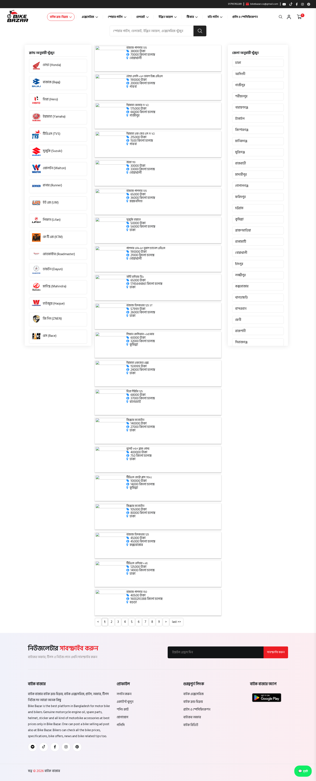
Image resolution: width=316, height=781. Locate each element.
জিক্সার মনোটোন (135, 420)
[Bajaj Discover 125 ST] (112, 316)
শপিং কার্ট (123, 709)
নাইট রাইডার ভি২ (135, 277)
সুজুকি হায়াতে (133, 219)
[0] (299, 16)
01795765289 (235, 4)
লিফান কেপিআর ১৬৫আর (140, 334)
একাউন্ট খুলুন (125, 701)
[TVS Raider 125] (112, 574)
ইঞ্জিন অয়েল (166, 16)
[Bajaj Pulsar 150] (112, 602)
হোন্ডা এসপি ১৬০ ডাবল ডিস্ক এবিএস (144, 76)
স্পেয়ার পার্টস (115, 16)
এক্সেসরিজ (88, 16)
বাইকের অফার (192, 717)
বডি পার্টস (213, 16)
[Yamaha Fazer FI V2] (112, 116)
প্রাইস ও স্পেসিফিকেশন (245, 16)
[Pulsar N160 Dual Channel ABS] (112, 259)
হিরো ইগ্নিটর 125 (134, 391)
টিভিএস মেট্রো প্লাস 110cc (139, 477)
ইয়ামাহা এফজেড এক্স (137, 362)
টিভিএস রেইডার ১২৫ (137, 563)
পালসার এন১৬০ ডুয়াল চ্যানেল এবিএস (145, 248)
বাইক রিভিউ (190, 725)
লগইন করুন (124, 694)
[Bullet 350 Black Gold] (112, 459)
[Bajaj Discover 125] (112, 545)
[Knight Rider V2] (112, 287)
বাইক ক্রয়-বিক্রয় (59, 16)
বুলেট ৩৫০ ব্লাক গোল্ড (137, 448)
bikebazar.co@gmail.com (264, 4)
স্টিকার (191, 16)
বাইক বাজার (52, 771)
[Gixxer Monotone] (112, 430)
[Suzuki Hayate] (112, 230)
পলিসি (121, 725)
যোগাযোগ (122, 717)
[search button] (199, 31)
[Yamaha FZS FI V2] (112, 144)
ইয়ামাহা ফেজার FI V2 (137, 105)
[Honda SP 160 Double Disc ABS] (112, 87)
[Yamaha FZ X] (112, 373)
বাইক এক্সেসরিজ (193, 694)
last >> (176, 622)
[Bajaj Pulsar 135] (112, 58)
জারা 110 (130, 162)
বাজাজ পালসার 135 (136, 47)
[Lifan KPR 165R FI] (112, 345)
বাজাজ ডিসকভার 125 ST (139, 305)
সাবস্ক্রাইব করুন (276, 652)
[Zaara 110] (112, 173)
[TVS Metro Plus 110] (112, 488)
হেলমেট (141, 16)
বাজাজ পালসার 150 (136, 592)
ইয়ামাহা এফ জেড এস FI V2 (140, 133)
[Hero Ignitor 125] (112, 402)
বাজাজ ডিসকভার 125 (137, 534)
